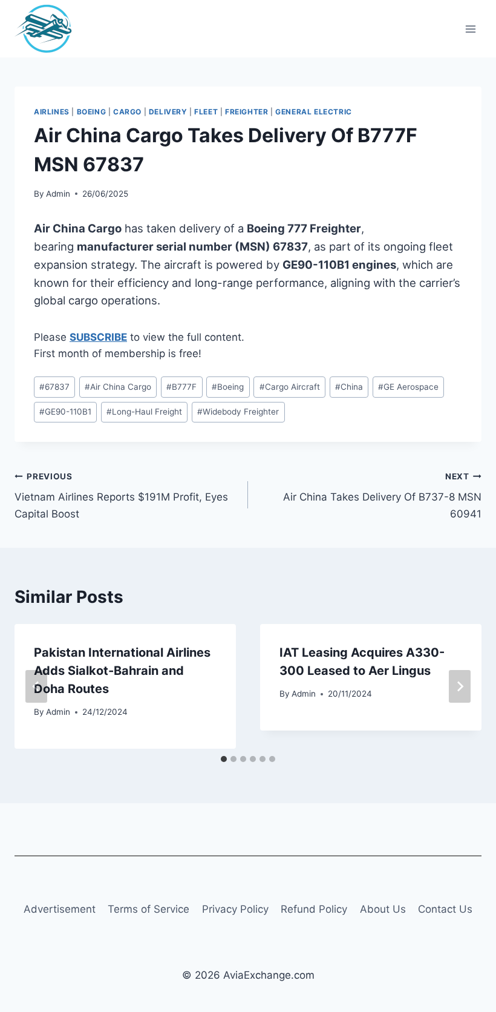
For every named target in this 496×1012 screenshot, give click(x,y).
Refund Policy (314, 909)
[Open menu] (470, 28)
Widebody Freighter (238, 411)
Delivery (168, 111)
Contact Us (445, 909)
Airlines (52, 111)
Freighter (246, 111)
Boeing (91, 111)
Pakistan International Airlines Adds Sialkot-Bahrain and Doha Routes (122, 670)
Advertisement (60, 909)
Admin (58, 194)
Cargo (127, 111)
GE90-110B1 (65, 411)
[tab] (224, 759)
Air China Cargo (118, 387)
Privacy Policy (235, 909)
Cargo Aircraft (289, 387)
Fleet (206, 111)
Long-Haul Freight (144, 411)
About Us (383, 909)
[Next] (460, 686)
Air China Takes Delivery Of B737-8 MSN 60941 (382, 496)
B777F (181, 387)
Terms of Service (148, 909)
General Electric (313, 111)
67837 (54, 387)
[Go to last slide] (36, 686)
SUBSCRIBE (98, 337)
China (349, 387)
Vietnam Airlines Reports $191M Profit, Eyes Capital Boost (121, 496)
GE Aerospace (408, 387)
